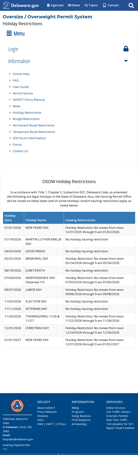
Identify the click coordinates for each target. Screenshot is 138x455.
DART (49, 424)
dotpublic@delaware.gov (18, 439)
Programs (78, 411)
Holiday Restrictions (27, 112)
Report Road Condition (120, 428)
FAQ (16, 80)
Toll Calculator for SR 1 (120, 424)
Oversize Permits (117, 416)
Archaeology (79, 424)
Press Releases (47, 411)
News (76, 5)
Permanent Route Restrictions (34, 125)
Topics (93, 5)
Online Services (115, 408)
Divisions (42, 416)
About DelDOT (46, 408)
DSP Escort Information (29, 138)
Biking (75, 408)
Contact (113, 5)
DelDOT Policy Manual (29, 99)
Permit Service (23, 93)
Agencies (57, 5)
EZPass (61, 424)
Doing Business (81, 416)
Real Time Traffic (116, 420)
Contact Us (20, 151)
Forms (17, 144)
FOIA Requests (81, 420)
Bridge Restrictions (26, 119)
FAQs (40, 420)
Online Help (21, 74)
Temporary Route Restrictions (34, 132)
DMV (40, 424)
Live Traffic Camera (118, 411)
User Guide (21, 87)
